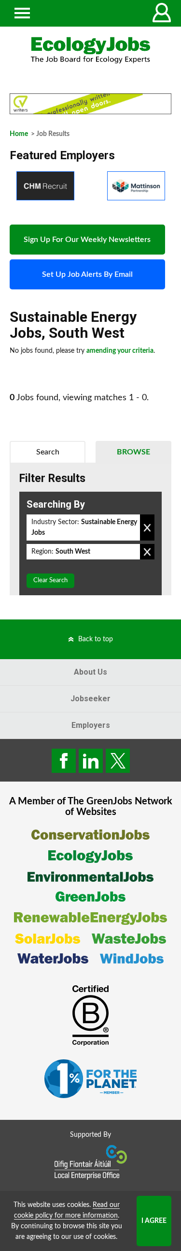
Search (47, 452)
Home (19, 134)
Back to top (95, 639)
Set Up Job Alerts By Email (87, 274)
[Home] (90, 50)
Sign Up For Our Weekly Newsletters (87, 239)
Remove (147, 527)
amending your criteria (119, 350)
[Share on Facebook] (64, 761)
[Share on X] (118, 761)
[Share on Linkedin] (91, 761)
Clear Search (50, 580)
